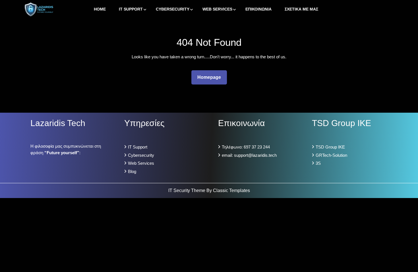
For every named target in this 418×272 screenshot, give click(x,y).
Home (100, 9)
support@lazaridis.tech (255, 155)
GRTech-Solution (331, 155)
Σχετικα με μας (301, 9)
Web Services (217, 9)
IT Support (131, 9)
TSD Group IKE (330, 147)
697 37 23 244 (257, 147)
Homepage (211, 77)
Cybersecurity (172, 9)
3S (318, 163)
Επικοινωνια (258, 9)
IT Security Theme (187, 190)
